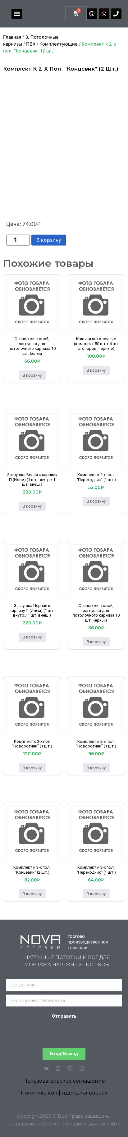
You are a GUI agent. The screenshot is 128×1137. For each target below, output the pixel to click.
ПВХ (30, 44)
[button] (16, 14)
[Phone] (116, 13)
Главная (12, 37)
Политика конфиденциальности (64, 1093)
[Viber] (92, 13)
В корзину (48, 240)
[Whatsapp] (104, 13)
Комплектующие (58, 44)
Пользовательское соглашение (64, 1081)
